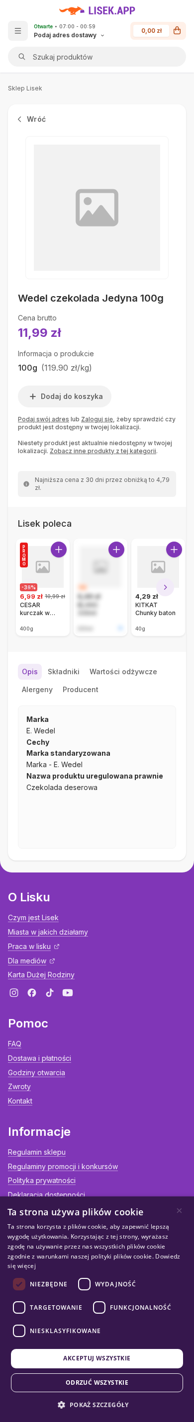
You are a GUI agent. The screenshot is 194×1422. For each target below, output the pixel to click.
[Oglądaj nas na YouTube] (68, 993)
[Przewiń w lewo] (29, 587)
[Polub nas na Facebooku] (32, 993)
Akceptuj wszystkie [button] (96, 1358)
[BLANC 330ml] (100, 587)
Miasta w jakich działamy (48, 932)
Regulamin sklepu (37, 1152)
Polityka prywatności (42, 1180)
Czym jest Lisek (33, 917)
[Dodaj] (59, 549)
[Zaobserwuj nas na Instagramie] (14, 993)
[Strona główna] (97, 10)
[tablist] (97, 681)
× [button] (179, 1210)
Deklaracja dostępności (46, 1194)
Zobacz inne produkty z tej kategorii (103, 451)
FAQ (14, 1043)
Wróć (36, 119)
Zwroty (19, 1086)
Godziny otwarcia (36, 1072)
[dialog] (97, 1309)
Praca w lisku (29, 946)
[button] (96, 1405)
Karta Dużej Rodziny (41, 974)
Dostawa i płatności (39, 1058)
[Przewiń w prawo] (165, 587)
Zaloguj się (97, 419)
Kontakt (20, 1101)
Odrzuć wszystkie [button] (97, 1382)
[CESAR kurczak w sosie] (43, 587)
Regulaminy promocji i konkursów (63, 1166)
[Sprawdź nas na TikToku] (50, 993)
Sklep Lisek (25, 88)
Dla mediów (27, 960)
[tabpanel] (97, 777)
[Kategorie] (18, 31)
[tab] (30, 672)
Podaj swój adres (43, 419)
